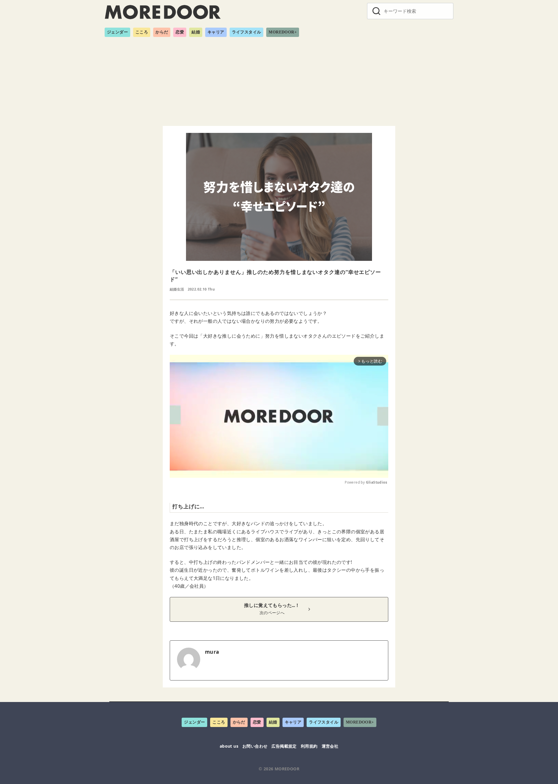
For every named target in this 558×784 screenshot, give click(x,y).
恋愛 (180, 32)
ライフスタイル (246, 32)
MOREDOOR (287, 768)
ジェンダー (117, 32)
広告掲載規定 (283, 746)
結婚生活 (177, 289)
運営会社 (330, 746)
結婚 (196, 32)
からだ (161, 32)
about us (229, 746)
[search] (376, 11)
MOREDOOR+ (283, 32)
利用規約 (309, 746)
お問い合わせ (254, 746)
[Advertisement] (279, 79)
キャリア (216, 32)
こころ (141, 32)
